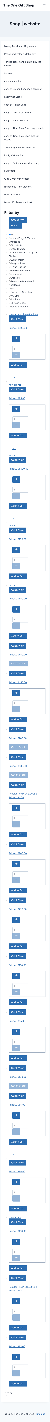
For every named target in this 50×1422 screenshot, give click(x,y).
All (12, 234)
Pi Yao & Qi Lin (18, 267)
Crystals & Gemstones (22, 292)
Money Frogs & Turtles (23, 238)
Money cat (16, 274)
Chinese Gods (18, 303)
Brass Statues (18, 249)
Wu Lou (15, 295)
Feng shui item (18, 263)
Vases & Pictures (20, 306)
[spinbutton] (20, 349)
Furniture (15, 299)
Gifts (13, 288)
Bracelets (16, 277)
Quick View (17, 319)
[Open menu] (44, 5)
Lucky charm (17, 259)
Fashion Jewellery (20, 270)
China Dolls (17, 245)
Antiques (15, 241)
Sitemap (40, 1414)
